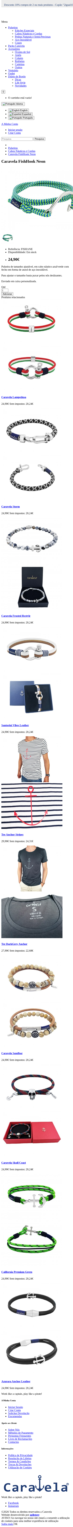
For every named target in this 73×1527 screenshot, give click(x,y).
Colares (19, 58)
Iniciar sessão (15, 129)
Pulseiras (13, 27)
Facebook (13, 1502)
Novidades (20, 85)
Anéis (18, 55)
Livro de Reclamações (20, 1438)
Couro (18, 42)
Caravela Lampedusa (13, 397)
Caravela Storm (10, 506)
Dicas (18, 79)
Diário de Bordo (17, 76)
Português (27, 118)
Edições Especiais (24, 30)
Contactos (13, 1442)
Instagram (13, 1506)
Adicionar (7, 294)
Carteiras (19, 64)
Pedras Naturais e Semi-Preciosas (33, 36)
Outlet (11, 73)
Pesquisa (39, 139)
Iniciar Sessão (15, 1407)
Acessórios (14, 48)
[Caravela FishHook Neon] (7, 243)
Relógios (19, 61)
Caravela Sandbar (12, 1053)
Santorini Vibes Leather (15, 725)
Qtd (3, 287)
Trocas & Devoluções (19, 1464)
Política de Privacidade (20, 1455)
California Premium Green (16, 1272)
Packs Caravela (16, 45)
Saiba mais (7, 1524)
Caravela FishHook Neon (22, 154)
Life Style (20, 82)
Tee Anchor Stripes (12, 834)
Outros (18, 67)
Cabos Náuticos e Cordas (28, 33)
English (24, 110)
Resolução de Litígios (19, 1458)
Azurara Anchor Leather (15, 1381)
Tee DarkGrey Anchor (14, 944)
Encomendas (15, 1416)
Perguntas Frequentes (19, 1435)
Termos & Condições (19, 1461)
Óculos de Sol (22, 52)
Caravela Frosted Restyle (15, 615)
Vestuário (13, 70)
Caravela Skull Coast (13, 1162)
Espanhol (26, 114)
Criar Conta (14, 132)
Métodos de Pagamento (20, 1432)
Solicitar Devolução (18, 1413)
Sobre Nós (14, 1429)
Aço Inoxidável (23, 39)
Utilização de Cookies (20, 1467)
